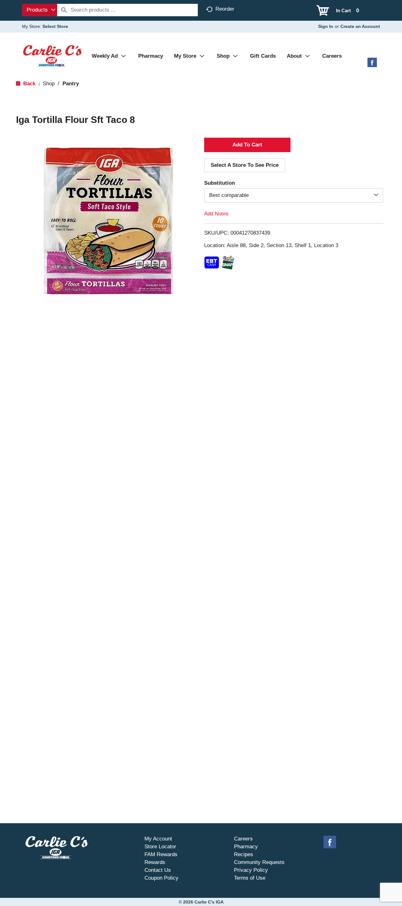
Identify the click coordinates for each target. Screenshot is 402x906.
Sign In (325, 26)
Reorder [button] (224, 9)
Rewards (154, 862)
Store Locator (160, 847)
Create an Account (360, 26)
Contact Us (157, 870)
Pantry (70, 84)
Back (28, 84)
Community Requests (259, 862)
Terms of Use (249, 878)
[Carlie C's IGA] (52, 56)
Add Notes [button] (216, 214)
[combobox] (39, 10)
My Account (158, 839)
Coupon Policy (161, 878)
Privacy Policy (251, 870)
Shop (49, 84)
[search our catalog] (64, 10)
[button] (247, 145)
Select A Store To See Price (245, 165)
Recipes (243, 854)
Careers (243, 839)
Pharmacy (246, 847)
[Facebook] (372, 65)
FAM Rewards (160, 854)
